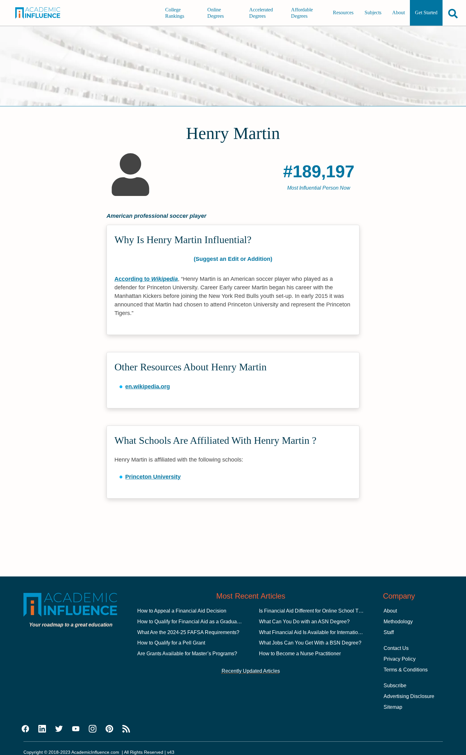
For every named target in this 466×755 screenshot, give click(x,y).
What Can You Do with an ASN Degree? (304, 621)
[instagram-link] (92, 729)
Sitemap (393, 707)
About (398, 13)
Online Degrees (215, 13)
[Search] (453, 13)
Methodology (398, 621)
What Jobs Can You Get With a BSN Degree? (310, 642)
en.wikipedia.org (147, 386)
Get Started (426, 13)
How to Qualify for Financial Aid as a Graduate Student (198, 621)
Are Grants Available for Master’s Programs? (187, 653)
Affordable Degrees (302, 13)
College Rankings (174, 13)
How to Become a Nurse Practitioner (300, 653)
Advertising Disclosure (409, 696)
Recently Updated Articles (251, 671)
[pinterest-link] (109, 729)
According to (146, 279)
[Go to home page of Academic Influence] (42, 13)
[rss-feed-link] (126, 729)
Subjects (373, 13)
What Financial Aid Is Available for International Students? (324, 632)
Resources (343, 13)
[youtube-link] (76, 729)
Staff (389, 632)
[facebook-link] (25, 729)
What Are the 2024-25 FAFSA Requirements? (188, 632)
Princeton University (153, 477)
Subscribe (395, 685)
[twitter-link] (59, 729)
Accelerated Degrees (261, 13)
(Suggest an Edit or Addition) (233, 259)
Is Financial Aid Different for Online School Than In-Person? (326, 610)
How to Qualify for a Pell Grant (171, 642)
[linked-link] (42, 729)
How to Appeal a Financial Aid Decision (181, 610)
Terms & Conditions (406, 669)
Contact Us (396, 648)
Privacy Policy (400, 659)
